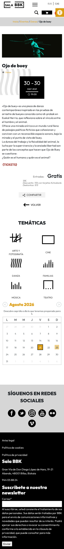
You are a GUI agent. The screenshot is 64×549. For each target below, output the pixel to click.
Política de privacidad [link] (14, 455)
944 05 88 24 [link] (10, 480)
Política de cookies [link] (13, 447)
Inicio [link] (15, 21)
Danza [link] (33, 21)
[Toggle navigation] (35, 5)
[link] (59, 12)
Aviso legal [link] (8, 440)
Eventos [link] (24, 21)
